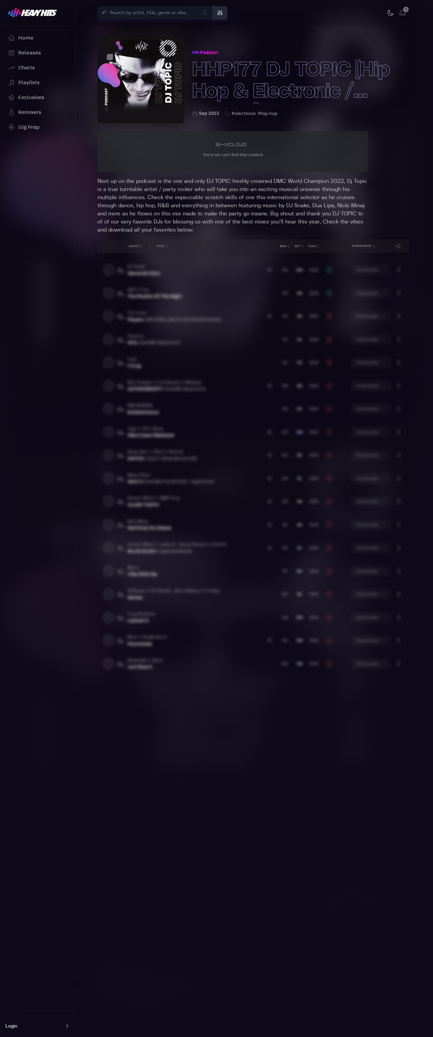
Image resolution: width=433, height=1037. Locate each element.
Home (25, 38)
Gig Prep (29, 127)
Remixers (29, 112)
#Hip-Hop (267, 113)
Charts (26, 67)
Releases (29, 52)
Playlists (29, 82)
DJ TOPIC (219, 181)
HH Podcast (205, 52)
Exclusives (31, 97)
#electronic (243, 113)
